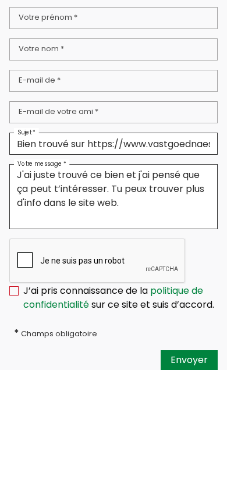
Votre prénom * (48, 17)
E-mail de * (40, 80)
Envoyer (189, 360)
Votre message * (41, 163)
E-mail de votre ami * (58, 111)
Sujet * (26, 132)
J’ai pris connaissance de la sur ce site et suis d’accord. (118, 297)
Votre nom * (41, 48)
